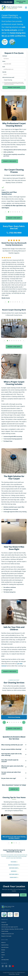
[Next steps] (22, 211)
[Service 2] (9, 722)
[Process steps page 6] (19, 212)
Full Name (4, 56)
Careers (3, 954)
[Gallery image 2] (9, 340)
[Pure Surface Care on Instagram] (6, 966)
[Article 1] (12, 843)
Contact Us (14, 789)
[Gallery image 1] (7, 340)
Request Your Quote (14, 87)
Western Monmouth (13, 864)
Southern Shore (13, 874)
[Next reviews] (22, 301)
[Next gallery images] (23, 340)
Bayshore (13, 871)
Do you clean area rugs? (8, 778)
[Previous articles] (8, 842)
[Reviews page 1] (8, 302)
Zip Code (4, 72)
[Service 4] (14, 722)
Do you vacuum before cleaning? (11, 749)
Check (23, 895)
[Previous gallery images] (4, 340)
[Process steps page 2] (11, 212)
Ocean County (13, 877)
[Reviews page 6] (19, 302)
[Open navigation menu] (25, 7)
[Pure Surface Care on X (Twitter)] (9, 966)
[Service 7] (20, 722)
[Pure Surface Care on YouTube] (13, 966)
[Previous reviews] (5, 301)
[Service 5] (16, 722)
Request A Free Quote (20, 2)
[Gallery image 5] (16, 340)
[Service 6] (18, 722)
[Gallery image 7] (20, 340)
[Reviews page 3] (13, 302)
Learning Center (5, 959)
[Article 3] (16, 843)
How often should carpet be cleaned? (9, 760)
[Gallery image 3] (12, 340)
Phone (3, 61)
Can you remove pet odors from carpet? (11, 773)
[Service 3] (12, 722)
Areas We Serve (4, 947)
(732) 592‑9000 (7, 2)
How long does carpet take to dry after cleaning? (11, 754)
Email (3, 66)
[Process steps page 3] (13, 212)
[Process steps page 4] (15, 212)
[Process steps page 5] (17, 212)
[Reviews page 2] (11, 302)
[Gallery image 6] (18, 340)
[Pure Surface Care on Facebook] (2, 966)
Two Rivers (13, 861)
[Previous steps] (5, 211)
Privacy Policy (12, 974)
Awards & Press (4, 945)
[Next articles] (19, 842)
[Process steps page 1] (8, 212)
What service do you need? (8, 77)
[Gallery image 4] (14, 340)
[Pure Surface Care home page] (11, 7)
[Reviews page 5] (17, 302)
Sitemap (17, 974)
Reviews (3, 949)
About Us (3, 942)
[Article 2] (14, 843)
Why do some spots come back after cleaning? (12, 766)
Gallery (3, 952)
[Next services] (23, 722)
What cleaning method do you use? (12, 745)
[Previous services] (4, 722)
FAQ (2, 957)
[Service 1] (7, 722)
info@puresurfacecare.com (7, 933)
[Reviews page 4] (15, 302)
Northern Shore (13, 868)
